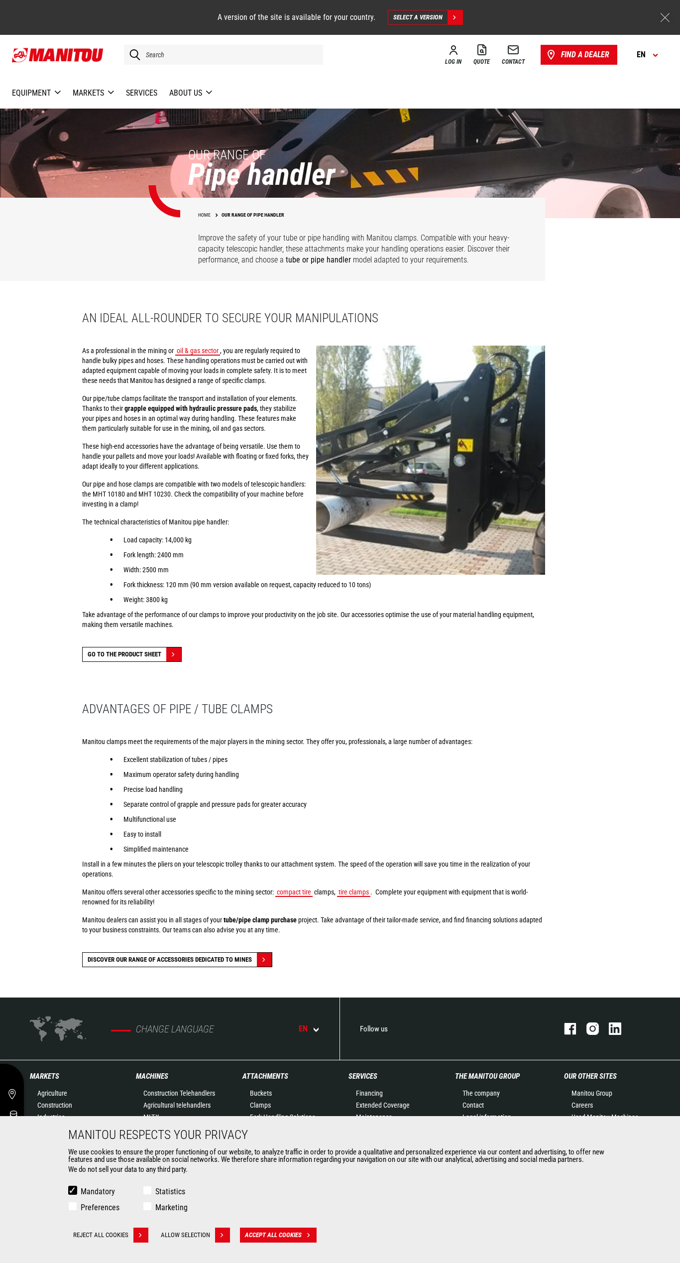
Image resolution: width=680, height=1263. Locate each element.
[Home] (58, 55)
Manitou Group (591, 1093)
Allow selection (185, 1235)
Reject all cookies (100, 1235)
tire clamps (354, 892)
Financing (369, 1093)
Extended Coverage (383, 1105)
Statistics (170, 1191)
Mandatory (98, 1191)
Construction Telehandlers (179, 1093)
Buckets (261, 1093)
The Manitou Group (487, 1076)
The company (481, 1093)
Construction (54, 1105)
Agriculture (52, 1093)
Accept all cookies (273, 1235)
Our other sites (590, 1076)
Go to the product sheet (124, 654)
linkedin (610, 1028)
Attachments (265, 1076)
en (303, 1028)
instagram (587, 1028)
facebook (565, 1028)
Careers (582, 1105)
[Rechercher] (132, 55)
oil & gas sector (198, 351)
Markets (44, 1076)
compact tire (294, 892)
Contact (473, 1105)
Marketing (171, 1207)
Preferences (100, 1207)
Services (362, 1076)
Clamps (260, 1105)
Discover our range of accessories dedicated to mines (170, 959)
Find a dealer (585, 54)
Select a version (418, 17)
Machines (152, 1076)
